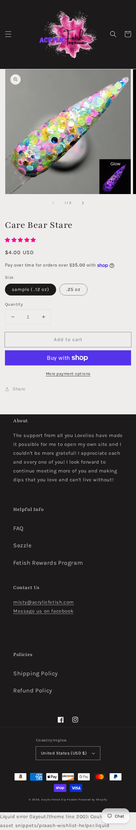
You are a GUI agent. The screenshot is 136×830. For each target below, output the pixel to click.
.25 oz (73, 289)
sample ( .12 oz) (30, 289)
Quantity (14, 304)
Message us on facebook (43, 611)
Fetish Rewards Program (48, 562)
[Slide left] (53, 203)
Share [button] (19, 389)
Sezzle (22, 545)
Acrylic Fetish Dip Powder (59, 799)
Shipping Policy (35, 673)
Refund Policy (32, 690)
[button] (8, 34)
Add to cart (68, 339)
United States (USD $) (64, 753)
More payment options (68, 373)
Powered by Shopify (93, 799)
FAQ (18, 528)
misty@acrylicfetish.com (43, 602)
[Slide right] (82, 203)
